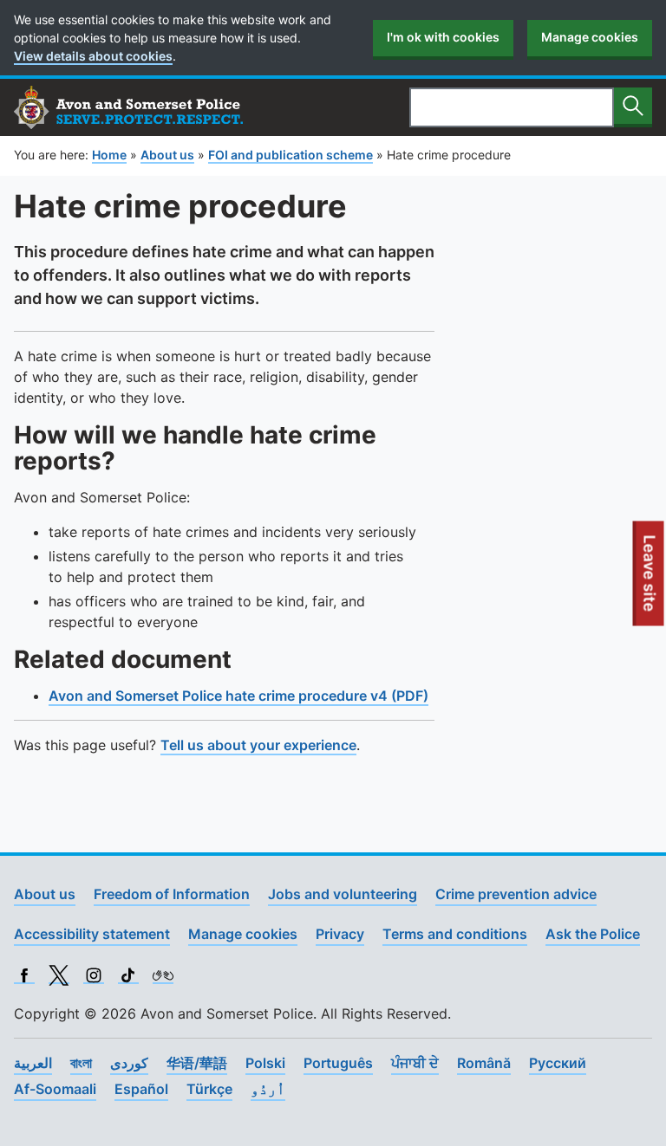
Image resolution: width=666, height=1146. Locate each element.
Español (141, 1088)
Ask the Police (592, 933)
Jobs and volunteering (342, 894)
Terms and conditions (454, 933)
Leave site (650, 579)
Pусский (557, 1063)
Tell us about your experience (258, 745)
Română (484, 1063)
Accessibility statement (92, 933)
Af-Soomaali (55, 1088)
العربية (33, 1063)
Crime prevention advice (516, 894)
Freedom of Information (172, 894)
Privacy (340, 933)
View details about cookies (93, 56)
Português (338, 1063)
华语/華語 (196, 1063)
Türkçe (209, 1088)
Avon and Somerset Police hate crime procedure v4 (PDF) (238, 695)
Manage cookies (589, 36)
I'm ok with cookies (443, 36)
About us (44, 894)
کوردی (129, 1063)
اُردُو (268, 1088)
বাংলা (81, 1063)
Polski (265, 1063)
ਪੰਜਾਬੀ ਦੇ (415, 1063)
